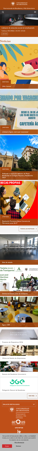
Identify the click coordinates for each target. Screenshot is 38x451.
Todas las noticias (27, 229)
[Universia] (19, 427)
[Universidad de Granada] (19, 3)
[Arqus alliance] (18, 422)
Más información (19, 442)
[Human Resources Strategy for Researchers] (19, 432)
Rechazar (18, 446)
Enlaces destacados (11, 404)
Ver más (31, 396)
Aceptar (7, 446)
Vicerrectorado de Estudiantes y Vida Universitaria (19, 8)
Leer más (4, 33)
